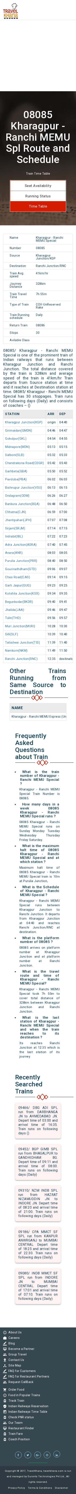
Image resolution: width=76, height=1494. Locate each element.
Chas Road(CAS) (17, 577)
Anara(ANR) (14, 553)
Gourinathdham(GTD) (20, 569)
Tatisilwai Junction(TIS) (22, 642)
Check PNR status (20, 1417)
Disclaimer (61, 1488)
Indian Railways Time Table (26, 1411)
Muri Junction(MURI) (20, 626)
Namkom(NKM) (16, 650)
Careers (13, 1338)
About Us (14, 1332)
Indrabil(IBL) (14, 536)
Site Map (13, 1365)
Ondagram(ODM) (17, 496)
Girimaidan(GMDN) (18, 430)
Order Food (15, 1389)
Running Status (38, 196)
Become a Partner (20, 1349)
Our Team (14, 1422)
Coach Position (18, 1439)
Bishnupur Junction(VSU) (23, 488)
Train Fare (14, 1433)
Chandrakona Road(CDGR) (24, 463)
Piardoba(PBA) (16, 479)
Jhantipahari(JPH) (18, 520)
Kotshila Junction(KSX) (22, 593)
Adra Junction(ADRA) (21, 545)
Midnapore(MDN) (17, 447)
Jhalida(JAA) (14, 610)
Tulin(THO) (13, 618)
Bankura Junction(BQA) (22, 504)
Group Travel (16, 1354)
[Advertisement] (38, 38)
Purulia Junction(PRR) (21, 561)
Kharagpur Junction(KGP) (24, 422)
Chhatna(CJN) (15, 512)
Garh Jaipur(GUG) (18, 585)
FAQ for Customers (21, 1371)
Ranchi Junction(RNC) (21, 659)
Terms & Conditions (40, 1488)
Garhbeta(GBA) (16, 471)
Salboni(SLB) (14, 455)
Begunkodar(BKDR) (19, 602)
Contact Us (15, 1360)
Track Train (15, 1400)
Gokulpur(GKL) (16, 438)
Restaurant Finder (20, 1428)
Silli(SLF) (11, 634)
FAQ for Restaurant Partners (27, 1376)
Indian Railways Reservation (27, 1406)
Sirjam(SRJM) (15, 528)
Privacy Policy (16, 1488)
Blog (10, 1343)
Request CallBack (19, 1382)
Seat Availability (38, 186)
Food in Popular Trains (23, 1395)
